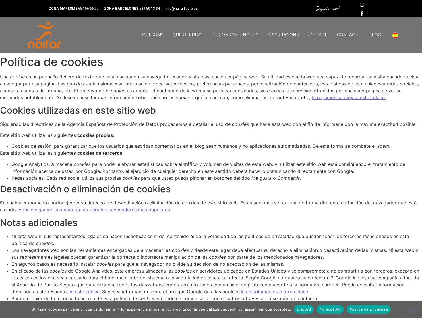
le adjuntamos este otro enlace (274, 291)
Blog (375, 34)
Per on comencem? (234, 34)
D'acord (304, 309)
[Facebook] (362, 13)
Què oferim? (187, 34)
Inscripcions (283, 34)
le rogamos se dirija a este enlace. (349, 97)
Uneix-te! (317, 34)
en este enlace (84, 291)
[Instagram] (362, 4)
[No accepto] (413, 309)
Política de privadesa (369, 309)
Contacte (348, 34)
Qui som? (153, 34)
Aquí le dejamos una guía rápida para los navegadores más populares (94, 209)
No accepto (330, 309)
